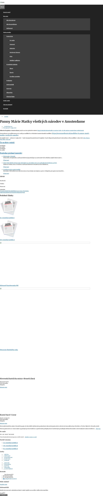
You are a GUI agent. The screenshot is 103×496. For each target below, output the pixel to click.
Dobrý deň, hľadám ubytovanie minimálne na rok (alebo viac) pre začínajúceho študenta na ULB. (30, 163)
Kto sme (5, 16)
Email (1, 493)
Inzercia (8, 88)
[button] (45, 180)
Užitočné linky (10, 96)
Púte (11, 56)
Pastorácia (9, 36)
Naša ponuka (7, 32)
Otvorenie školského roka (9, 350)
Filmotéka (9, 92)
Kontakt (5, 108)
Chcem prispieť (7, 104)
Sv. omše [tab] (2, 147)
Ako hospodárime (11, 24)
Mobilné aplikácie (15, 60)
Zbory (11, 68)
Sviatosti (12, 44)
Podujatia (9, 80)
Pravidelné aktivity (11, 64)
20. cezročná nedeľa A (7, 240)
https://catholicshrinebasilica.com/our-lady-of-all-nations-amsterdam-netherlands (60, 130)
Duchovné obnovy (15, 52)
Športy (12, 72)
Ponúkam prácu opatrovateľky (11, 169)
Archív (6, 116)
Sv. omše (12, 40)
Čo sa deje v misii (7, 143)
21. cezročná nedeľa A (7, 218)
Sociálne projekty (15, 76)
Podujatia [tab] (2, 145)
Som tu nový (6, 12)
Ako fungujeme (10, 20)
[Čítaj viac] (6, 160)
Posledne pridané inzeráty (11, 153)
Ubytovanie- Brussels (9, 156)
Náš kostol (9, 28)
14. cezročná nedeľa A (10, 448)
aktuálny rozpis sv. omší (31, 437)
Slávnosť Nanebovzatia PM (9, 285)
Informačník (10, 84)
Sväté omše (6, 100)
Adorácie (12, 48)
